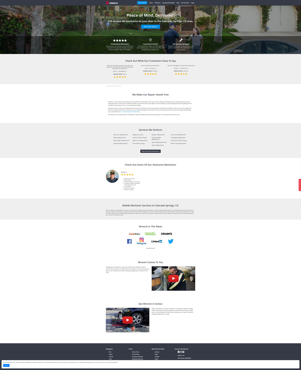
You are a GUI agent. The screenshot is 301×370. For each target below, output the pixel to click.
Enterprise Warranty (137, 359)
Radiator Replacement (158, 135)
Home (107, 86)
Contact (111, 356)
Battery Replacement (120, 137)
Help (178, 3)
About (110, 354)
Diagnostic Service (138, 135)
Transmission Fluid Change (179, 140)
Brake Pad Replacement (121, 143)
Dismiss (6, 365)
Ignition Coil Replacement (140, 140)
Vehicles (157, 356)
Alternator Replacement (121, 135)
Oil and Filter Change (139, 143)
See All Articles (150, 248)
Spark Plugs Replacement (159, 142)
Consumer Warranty (137, 356)
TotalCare (157, 3)
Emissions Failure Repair (140, 137)
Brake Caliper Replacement (121, 140)
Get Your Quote (150, 27)
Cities (110, 86)
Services (157, 352)
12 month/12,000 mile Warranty (130, 112)
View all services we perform (150, 151)
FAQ (110, 352)
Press (110, 359)
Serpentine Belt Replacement (156, 138)
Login (192, 3)
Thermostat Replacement (178, 135)
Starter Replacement (158, 145)
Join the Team (185, 3)
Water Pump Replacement (178, 143)
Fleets (151, 3)
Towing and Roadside (168, 3)
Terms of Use (135, 352)
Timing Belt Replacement (178, 137)
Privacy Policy (135, 354)
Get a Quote (142, 3)
